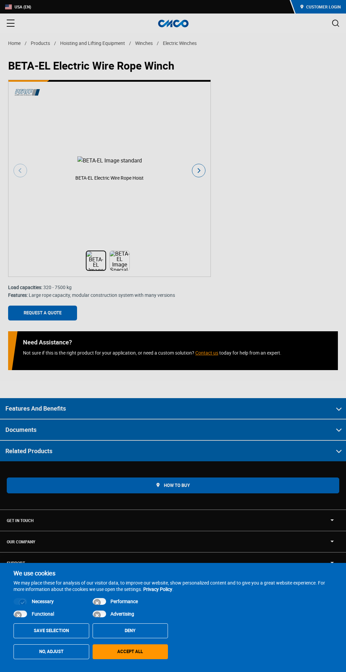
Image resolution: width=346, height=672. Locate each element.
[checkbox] (20, 601)
